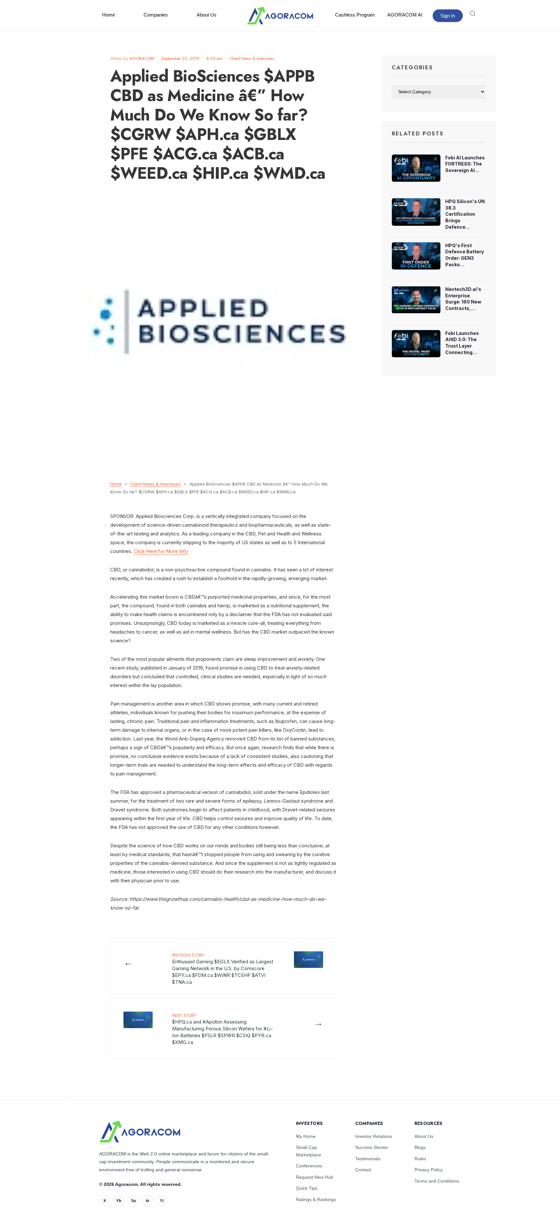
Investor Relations (373, 1136)
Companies (156, 14)
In (147, 1200)
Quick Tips (306, 1188)
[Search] (472, 13)
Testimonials (367, 1158)
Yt (162, 1200)
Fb (119, 1200)
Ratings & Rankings (316, 1199)
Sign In (447, 15)
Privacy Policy (428, 1169)
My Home (306, 1136)
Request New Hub (314, 1177)
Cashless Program (355, 14)
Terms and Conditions (436, 1181)
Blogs (420, 1147)
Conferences (309, 1165)
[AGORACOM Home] (139, 1131)
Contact (363, 1169)
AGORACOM (142, 58)
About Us (206, 14)
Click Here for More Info (161, 551)
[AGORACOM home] (280, 15)
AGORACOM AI (404, 14)
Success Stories (371, 1147)
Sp (133, 1200)
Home (108, 14)
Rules (420, 1158)
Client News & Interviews (251, 58)
